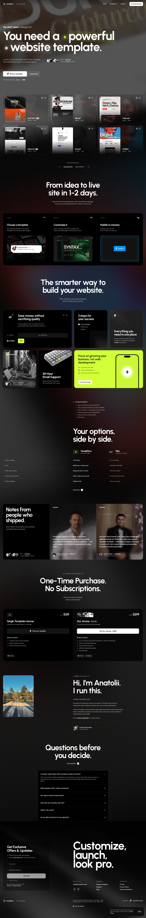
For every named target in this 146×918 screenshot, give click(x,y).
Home (104, 4)
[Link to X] (74, 889)
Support (123, 4)
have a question (83, 718)
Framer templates (102, 884)
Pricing (122, 884)
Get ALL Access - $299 (108, 631)
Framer (116, 342)
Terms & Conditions (126, 889)
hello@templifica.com (80, 884)
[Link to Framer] (78, 889)
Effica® (72, 554)
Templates (112, 4)
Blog (97, 889)
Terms (8, 886)
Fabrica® (118, 554)
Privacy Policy (17, 886)
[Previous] (63, 315)
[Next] (66, 315)
